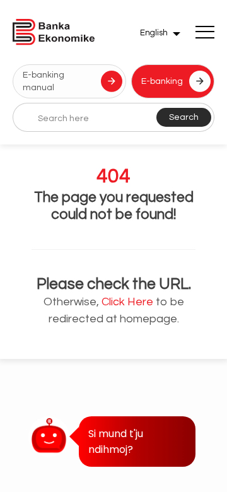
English (154, 32)
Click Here (127, 302)
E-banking (162, 81)
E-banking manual (43, 81)
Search (184, 117)
